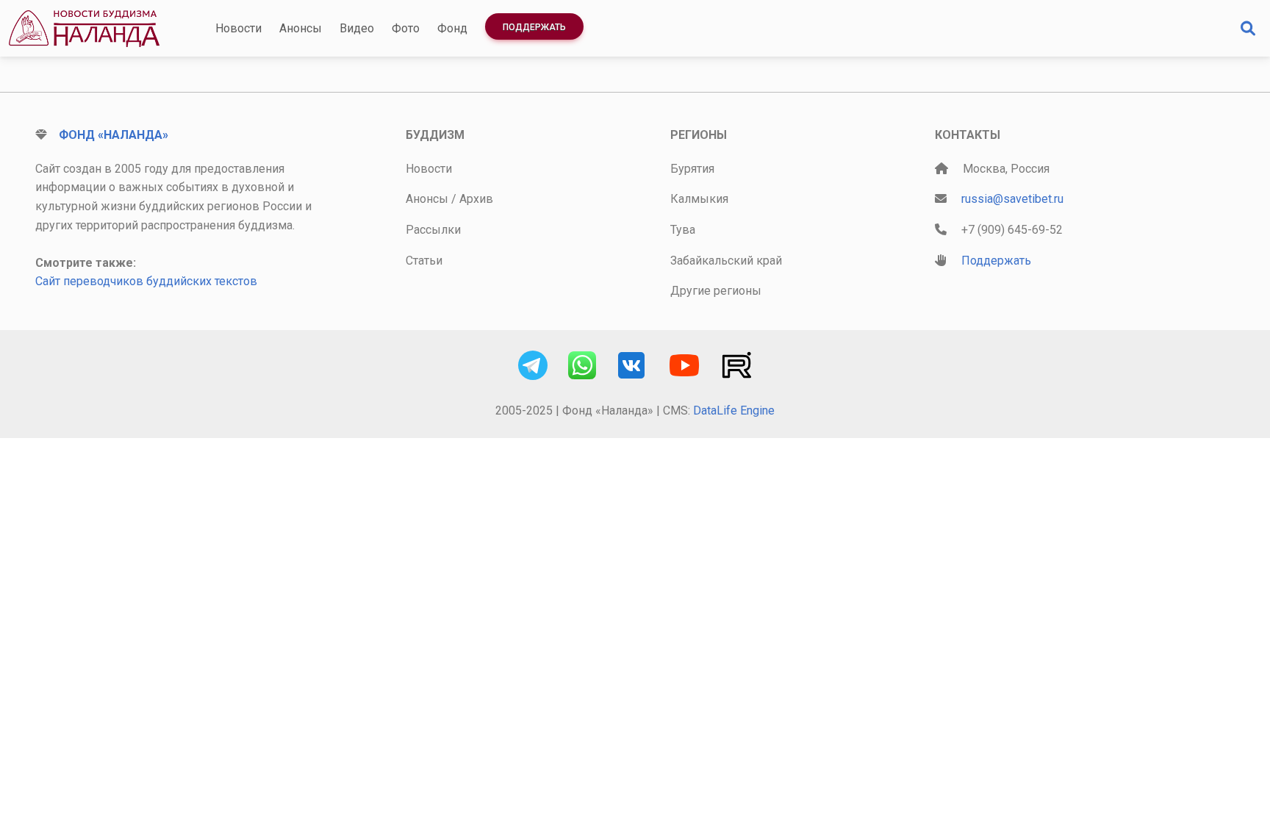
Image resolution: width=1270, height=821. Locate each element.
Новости (238, 28)
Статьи (424, 261)
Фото (406, 28)
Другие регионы (715, 291)
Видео (357, 28)
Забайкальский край (726, 261)
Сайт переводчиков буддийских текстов (146, 281)
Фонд (452, 28)
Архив (476, 199)
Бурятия (692, 169)
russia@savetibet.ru (1012, 199)
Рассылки (433, 230)
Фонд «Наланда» (113, 135)
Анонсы (300, 28)
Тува (682, 230)
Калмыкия (699, 199)
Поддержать (534, 27)
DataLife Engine (734, 410)
